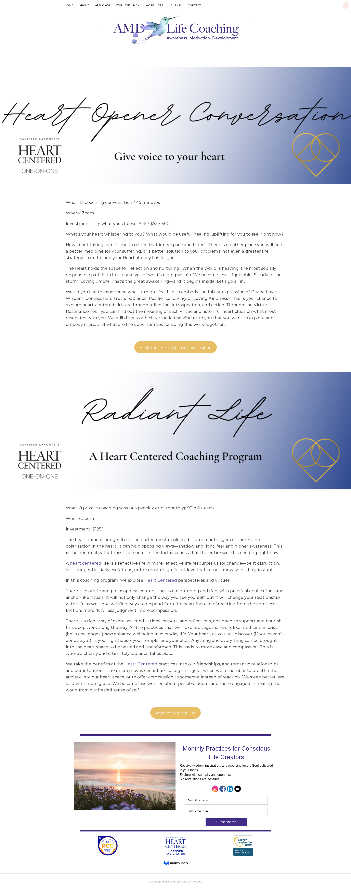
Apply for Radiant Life (175, 712)
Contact (194, 5)
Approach (102, 5)
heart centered (86, 563)
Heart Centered (161, 580)
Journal (175, 5)
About (84, 5)
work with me (126, 5)
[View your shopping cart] (345, 5)
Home (69, 5)
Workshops (154, 5)
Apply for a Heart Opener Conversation (175, 347)
